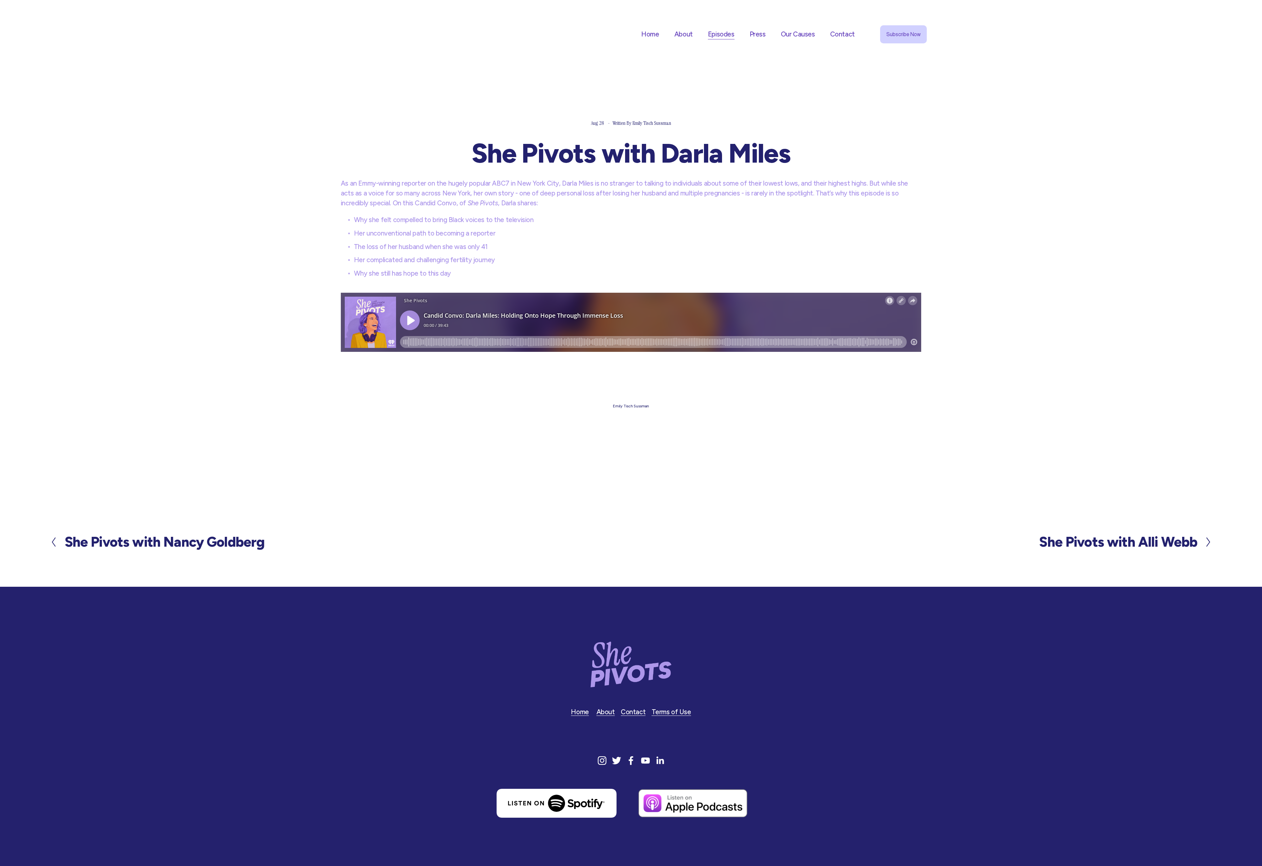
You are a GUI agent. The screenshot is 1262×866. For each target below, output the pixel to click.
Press (758, 34)
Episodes (721, 34)
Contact (842, 34)
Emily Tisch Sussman (651, 123)
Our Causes (798, 34)
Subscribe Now (903, 34)
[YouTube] (645, 760)
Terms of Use (671, 712)
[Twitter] (616, 760)
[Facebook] (631, 760)
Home (650, 34)
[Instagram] (602, 760)
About (683, 34)
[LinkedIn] (660, 760)
